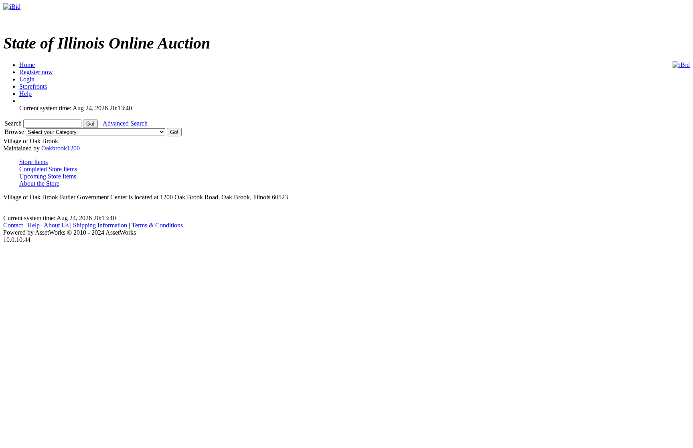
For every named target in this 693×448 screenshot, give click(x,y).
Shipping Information (100, 225)
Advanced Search (125, 123)
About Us (56, 225)
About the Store (39, 183)
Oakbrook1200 (60, 148)
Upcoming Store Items (47, 176)
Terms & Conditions (157, 225)
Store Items (33, 161)
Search (13, 123)
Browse (15, 131)
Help (33, 225)
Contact (13, 225)
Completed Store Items (48, 169)
